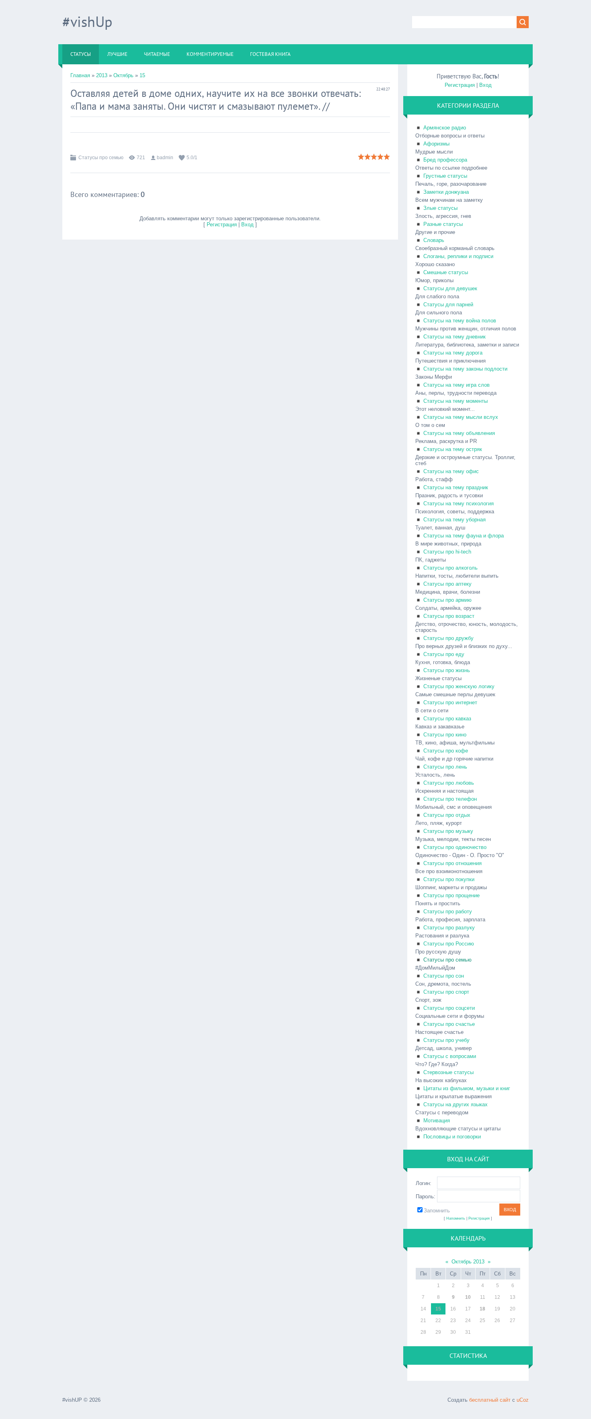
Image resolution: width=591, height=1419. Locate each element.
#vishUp (87, 21)
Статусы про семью (100, 157)
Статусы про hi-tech (447, 552)
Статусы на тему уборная (454, 520)
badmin (165, 157)
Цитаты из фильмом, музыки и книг (466, 1088)
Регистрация (222, 224)
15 (142, 75)
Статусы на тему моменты (455, 401)
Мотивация (436, 1121)
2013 (101, 75)
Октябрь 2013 (467, 1262)
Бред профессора (445, 160)
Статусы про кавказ (447, 719)
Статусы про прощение (451, 895)
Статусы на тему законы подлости (465, 369)
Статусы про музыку (448, 831)
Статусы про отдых (446, 815)
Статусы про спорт (446, 992)
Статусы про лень (445, 767)
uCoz (523, 1400)
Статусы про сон (443, 976)
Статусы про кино (444, 735)
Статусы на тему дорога (452, 353)
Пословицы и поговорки (452, 1137)
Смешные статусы (445, 272)
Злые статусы (440, 208)
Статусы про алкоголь (450, 568)
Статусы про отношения (452, 863)
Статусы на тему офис (451, 471)
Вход (247, 224)
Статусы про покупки (448, 879)
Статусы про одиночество (454, 847)
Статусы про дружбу (448, 638)
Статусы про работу (447, 911)
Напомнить (455, 1218)
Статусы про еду (443, 654)
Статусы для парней (448, 304)
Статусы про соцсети (449, 1008)
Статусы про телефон (450, 799)
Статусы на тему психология (458, 503)
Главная (80, 75)
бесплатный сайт (490, 1400)
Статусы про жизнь (446, 670)
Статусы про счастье (449, 1024)
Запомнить (437, 1211)
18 (482, 1309)
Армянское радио (444, 128)
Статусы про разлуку (449, 928)
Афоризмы (436, 144)
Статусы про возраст (448, 616)
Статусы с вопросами (449, 1056)
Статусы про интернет (450, 702)
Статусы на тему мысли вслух (460, 417)
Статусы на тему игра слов (456, 385)
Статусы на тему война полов (459, 321)
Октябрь (123, 75)
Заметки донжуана (446, 192)
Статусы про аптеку (447, 584)
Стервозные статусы (448, 1072)
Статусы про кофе (445, 751)
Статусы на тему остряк (452, 449)
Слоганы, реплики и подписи (458, 256)
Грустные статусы (445, 176)
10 (468, 1297)
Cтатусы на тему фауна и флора (463, 536)
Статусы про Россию (448, 944)
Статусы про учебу (446, 1040)
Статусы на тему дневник (454, 337)
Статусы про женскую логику (459, 686)
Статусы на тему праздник (455, 487)
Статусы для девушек (450, 288)
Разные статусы (443, 224)
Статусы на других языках (455, 1104)
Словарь (433, 240)
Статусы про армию (447, 600)
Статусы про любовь (448, 783)
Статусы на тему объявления (459, 433)
